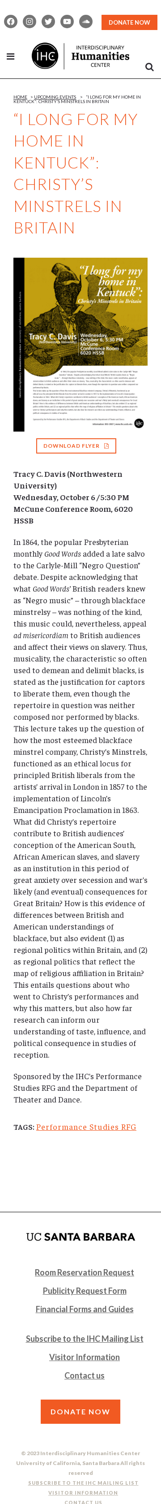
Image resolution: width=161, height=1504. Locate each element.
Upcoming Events (55, 96)
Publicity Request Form (85, 1291)
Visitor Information (84, 1357)
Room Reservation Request (84, 1272)
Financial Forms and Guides (85, 1309)
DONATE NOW (129, 22)
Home (20, 96)
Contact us (84, 1375)
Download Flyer (71, 445)
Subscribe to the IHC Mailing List (85, 1339)
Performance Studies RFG (86, 1126)
